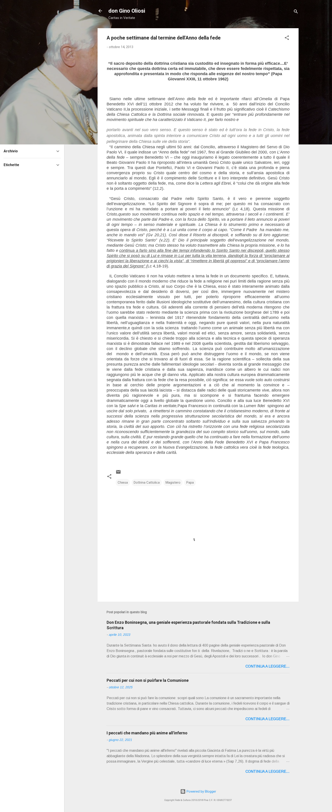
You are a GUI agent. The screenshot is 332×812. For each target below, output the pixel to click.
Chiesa (123, 482)
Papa (190, 482)
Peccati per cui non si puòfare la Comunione (148, 680)
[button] (287, 38)
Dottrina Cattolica (147, 482)
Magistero (173, 482)
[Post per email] (118, 473)
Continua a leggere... (267, 666)
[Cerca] (296, 12)
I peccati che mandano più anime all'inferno (147, 733)
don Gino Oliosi (126, 11)
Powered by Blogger (201, 791)
